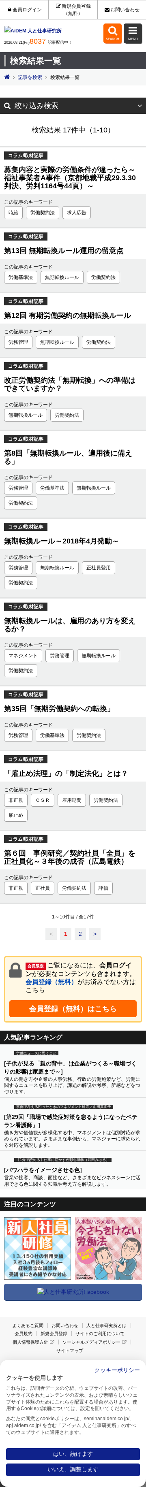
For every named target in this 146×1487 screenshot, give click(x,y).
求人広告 (76, 212)
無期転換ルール (62, 277)
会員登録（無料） (51, 981)
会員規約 (23, 1333)
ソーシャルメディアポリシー (91, 1342)
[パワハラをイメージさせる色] (43, 1170)
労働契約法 (42, 212)
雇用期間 (72, 800)
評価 (103, 888)
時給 (13, 212)
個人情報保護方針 (30, 1342)
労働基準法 (21, 277)
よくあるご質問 (27, 1325)
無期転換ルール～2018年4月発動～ (61, 541)
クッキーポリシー (117, 1370)
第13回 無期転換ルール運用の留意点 (64, 251)
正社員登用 (98, 568)
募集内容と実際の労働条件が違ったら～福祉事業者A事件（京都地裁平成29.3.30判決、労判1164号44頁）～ (70, 178)
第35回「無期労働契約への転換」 (59, 709)
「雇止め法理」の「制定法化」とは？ (66, 773)
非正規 (16, 800)
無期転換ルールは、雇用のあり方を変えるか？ (69, 625)
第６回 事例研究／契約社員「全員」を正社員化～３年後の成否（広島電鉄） (69, 857)
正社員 (42, 888)
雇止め (16, 815)
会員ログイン (27, 10)
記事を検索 (30, 77)
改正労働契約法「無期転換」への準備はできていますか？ (69, 384)
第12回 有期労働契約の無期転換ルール (67, 315)
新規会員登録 (54, 1333)
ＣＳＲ (42, 800)
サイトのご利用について (100, 1333)
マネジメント (23, 655)
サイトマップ (69, 1350)
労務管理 (18, 342)
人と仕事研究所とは (106, 1325)
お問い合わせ (125, 10)
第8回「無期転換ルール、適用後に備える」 (68, 457)
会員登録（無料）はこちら (73, 1009)
